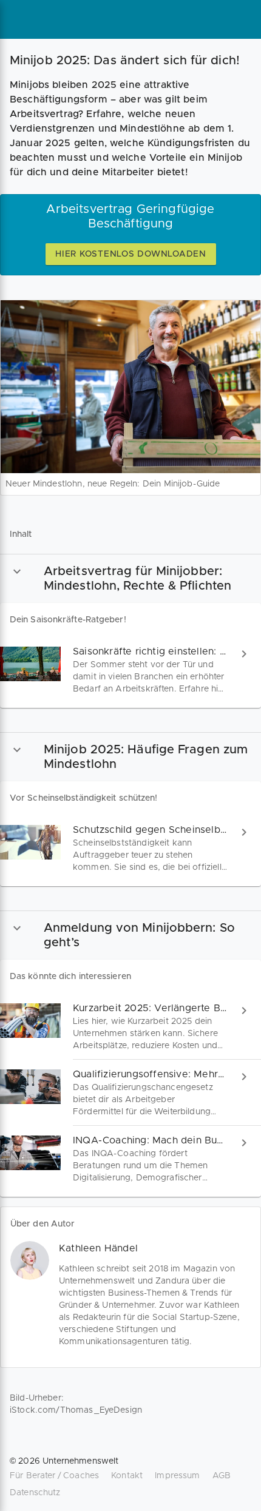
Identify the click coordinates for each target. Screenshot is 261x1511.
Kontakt (127, 1476)
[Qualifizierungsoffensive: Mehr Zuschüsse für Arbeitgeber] (130, 1093)
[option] (130, 578)
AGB (221, 1476)
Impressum (177, 1476)
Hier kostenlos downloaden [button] (130, 254)
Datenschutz (35, 1493)
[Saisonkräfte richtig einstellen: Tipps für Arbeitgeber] (130, 670)
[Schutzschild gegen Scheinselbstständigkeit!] (130, 848)
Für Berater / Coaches (54, 1476)
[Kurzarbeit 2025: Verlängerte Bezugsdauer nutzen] (130, 1027)
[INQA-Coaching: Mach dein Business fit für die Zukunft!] (130, 1159)
